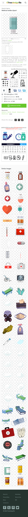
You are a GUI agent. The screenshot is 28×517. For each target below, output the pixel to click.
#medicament (20, 112)
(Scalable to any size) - (13, 99)
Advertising (17, 494)
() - (10, 94)
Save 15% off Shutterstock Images (18, 69)
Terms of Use (18, 497)
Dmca (4, 500)
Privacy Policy (6, 497)
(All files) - (9, 101)
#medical (4, 112)
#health (14, 112)
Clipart (10, 40)
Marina (12, 38)
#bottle (9, 112)
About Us (5, 494)
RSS (16, 500)
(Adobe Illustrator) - (11, 96)
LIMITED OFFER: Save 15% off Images (13, 127)
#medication (5, 113)
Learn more (19, 62)
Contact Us (5, 502)
